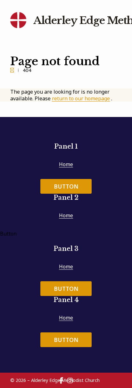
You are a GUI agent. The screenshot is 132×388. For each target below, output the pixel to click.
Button (66, 186)
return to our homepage (81, 98)
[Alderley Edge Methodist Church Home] (18, 20)
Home (66, 164)
